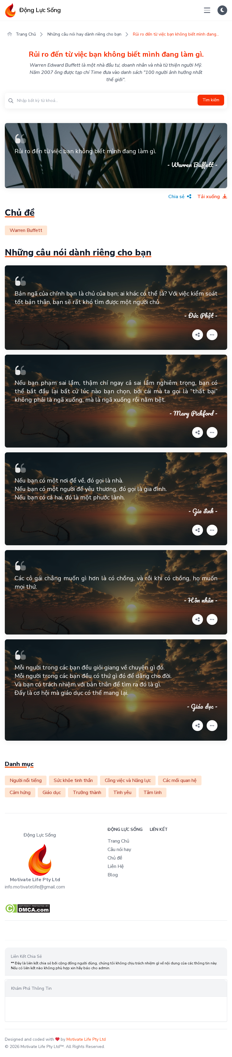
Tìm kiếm (210, 100)
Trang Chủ (25, 34)
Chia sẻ (177, 196)
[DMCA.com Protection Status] (116, 908)
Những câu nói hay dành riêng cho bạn (84, 34)
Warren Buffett (26, 230)
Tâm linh (152, 792)
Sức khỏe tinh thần (73, 780)
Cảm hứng (20, 792)
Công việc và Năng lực (128, 780)
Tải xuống (209, 196)
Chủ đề (115, 858)
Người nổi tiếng (26, 780)
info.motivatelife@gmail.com (35, 887)
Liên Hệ (116, 866)
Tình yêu (122, 792)
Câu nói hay (119, 849)
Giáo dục (52, 792)
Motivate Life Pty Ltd (86, 1039)
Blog (113, 875)
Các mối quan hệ (180, 780)
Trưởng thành (87, 792)
